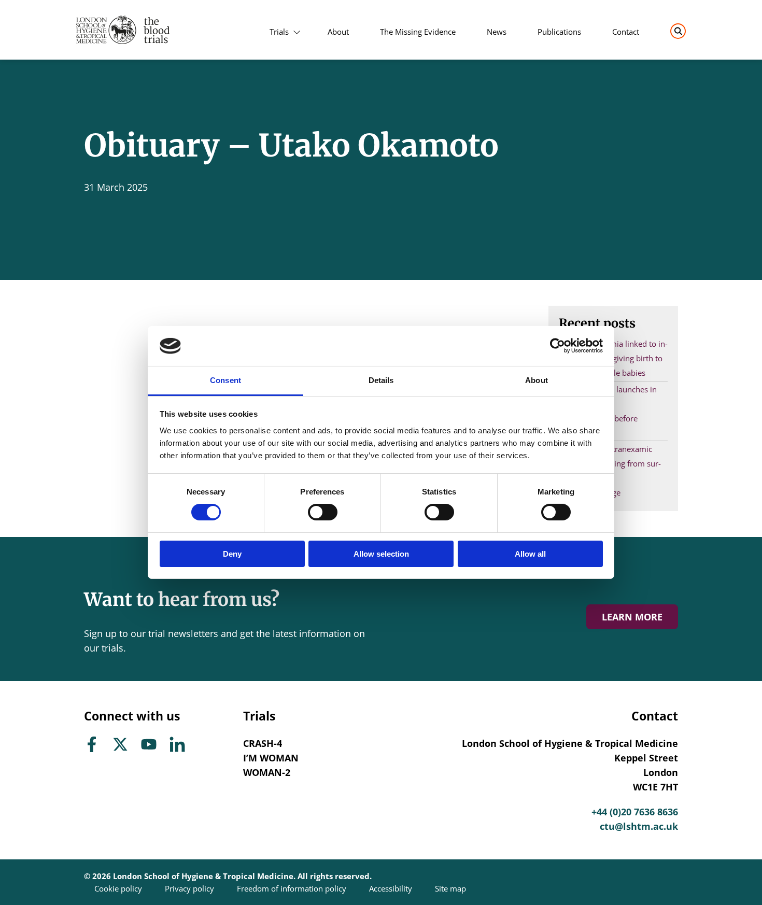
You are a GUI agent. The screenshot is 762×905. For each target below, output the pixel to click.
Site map (450, 888)
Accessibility (390, 888)
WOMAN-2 (266, 772)
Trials (279, 32)
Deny (232, 553)
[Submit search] (678, 31)
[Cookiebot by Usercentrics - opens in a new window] (557, 345)
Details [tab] (381, 380)
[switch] (322, 512)
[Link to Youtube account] (149, 744)
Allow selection (381, 553)
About (338, 32)
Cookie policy (118, 888)
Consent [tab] (225, 380)
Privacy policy (189, 888)
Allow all (530, 553)
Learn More (632, 617)
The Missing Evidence (418, 32)
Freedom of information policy (291, 888)
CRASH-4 (262, 743)
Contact (625, 32)
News (496, 32)
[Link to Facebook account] (92, 744)
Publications (559, 32)
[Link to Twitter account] (120, 744)
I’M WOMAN (271, 758)
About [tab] (536, 380)
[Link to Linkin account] (177, 744)
